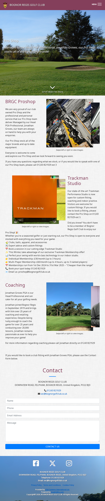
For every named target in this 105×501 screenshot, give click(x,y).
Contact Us (52, 446)
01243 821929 (54, 390)
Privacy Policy (36, 485)
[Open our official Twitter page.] (52, 463)
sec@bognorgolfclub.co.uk (54, 393)
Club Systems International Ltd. (57, 489)
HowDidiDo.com (57, 492)
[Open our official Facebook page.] (36, 463)
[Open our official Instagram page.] (69, 463)
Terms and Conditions (52, 485)
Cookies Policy (68, 485)
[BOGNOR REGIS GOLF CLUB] (2, 5)
